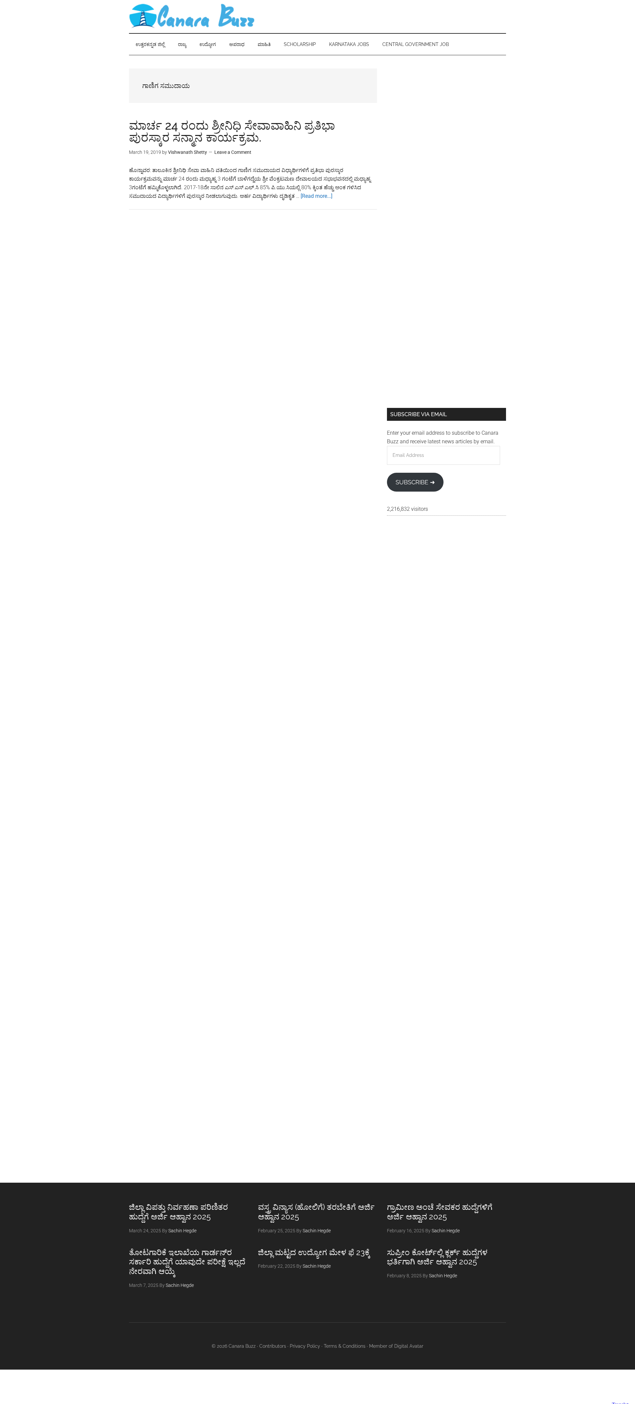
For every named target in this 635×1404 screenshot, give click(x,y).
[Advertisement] (446, 114)
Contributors (272, 1346)
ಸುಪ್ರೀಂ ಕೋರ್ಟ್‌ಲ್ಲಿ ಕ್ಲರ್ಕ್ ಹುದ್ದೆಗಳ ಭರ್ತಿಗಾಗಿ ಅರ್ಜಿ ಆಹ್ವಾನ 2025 (437, 1257)
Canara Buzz (192, 16)
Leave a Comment (232, 152)
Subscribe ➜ (415, 482)
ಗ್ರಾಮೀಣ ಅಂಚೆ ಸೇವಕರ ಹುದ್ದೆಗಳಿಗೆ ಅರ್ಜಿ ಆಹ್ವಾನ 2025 (439, 1211)
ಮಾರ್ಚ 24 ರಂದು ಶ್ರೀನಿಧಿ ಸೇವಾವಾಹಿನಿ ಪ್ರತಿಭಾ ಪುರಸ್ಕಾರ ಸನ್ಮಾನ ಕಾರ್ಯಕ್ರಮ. (232, 131)
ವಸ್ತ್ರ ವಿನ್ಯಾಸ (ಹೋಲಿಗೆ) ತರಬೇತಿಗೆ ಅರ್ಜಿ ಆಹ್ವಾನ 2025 (316, 1211)
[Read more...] (316, 196)
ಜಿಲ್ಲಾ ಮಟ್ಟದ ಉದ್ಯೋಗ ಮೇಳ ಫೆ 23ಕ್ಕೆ (314, 1252)
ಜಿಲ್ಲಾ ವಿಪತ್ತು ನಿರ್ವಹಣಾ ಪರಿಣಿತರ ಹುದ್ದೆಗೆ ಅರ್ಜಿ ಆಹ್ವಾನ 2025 (178, 1211)
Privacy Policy (305, 1346)
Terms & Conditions (344, 1346)
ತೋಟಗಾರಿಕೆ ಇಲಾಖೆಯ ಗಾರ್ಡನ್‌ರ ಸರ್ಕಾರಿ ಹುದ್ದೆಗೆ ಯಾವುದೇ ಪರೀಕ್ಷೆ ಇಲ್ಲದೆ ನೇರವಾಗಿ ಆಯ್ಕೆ (187, 1262)
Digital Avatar (408, 1346)
